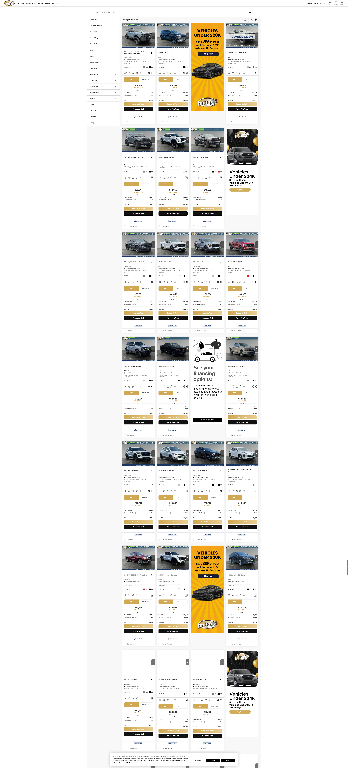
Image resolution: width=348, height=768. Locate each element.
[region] (138, 96)
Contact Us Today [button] (138, 104)
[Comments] (149, 73)
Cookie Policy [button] (166, 760)
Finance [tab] (145, 79)
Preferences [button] (127, 762)
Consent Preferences (347, 567)
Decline (213, 760)
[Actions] (151, 53)
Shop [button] (23, 3)
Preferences (198, 760)
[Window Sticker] (152, 73)
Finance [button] (40, 3)
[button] (153, 36)
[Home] (18, 3)
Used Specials (31, 3)
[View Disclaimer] (140, 73)
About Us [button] (55, 3)
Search (250, 12)
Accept (228, 760)
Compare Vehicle (132, 122)
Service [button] (47, 3)
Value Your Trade (138, 109)
